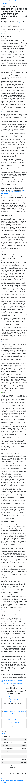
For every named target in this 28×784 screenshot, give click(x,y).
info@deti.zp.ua (19, 780)
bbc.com (21, 22)
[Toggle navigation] (24, 3)
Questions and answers (8, 778)
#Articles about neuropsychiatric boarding (11, 680)
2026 (10, 730)
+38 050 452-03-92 (7, 780)
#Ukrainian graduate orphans (8, 681)
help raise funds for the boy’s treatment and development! (13, 191)
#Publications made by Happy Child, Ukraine (12, 683)
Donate (6, 3)
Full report (4, 733)
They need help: (14, 697)
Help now (14, 707)
